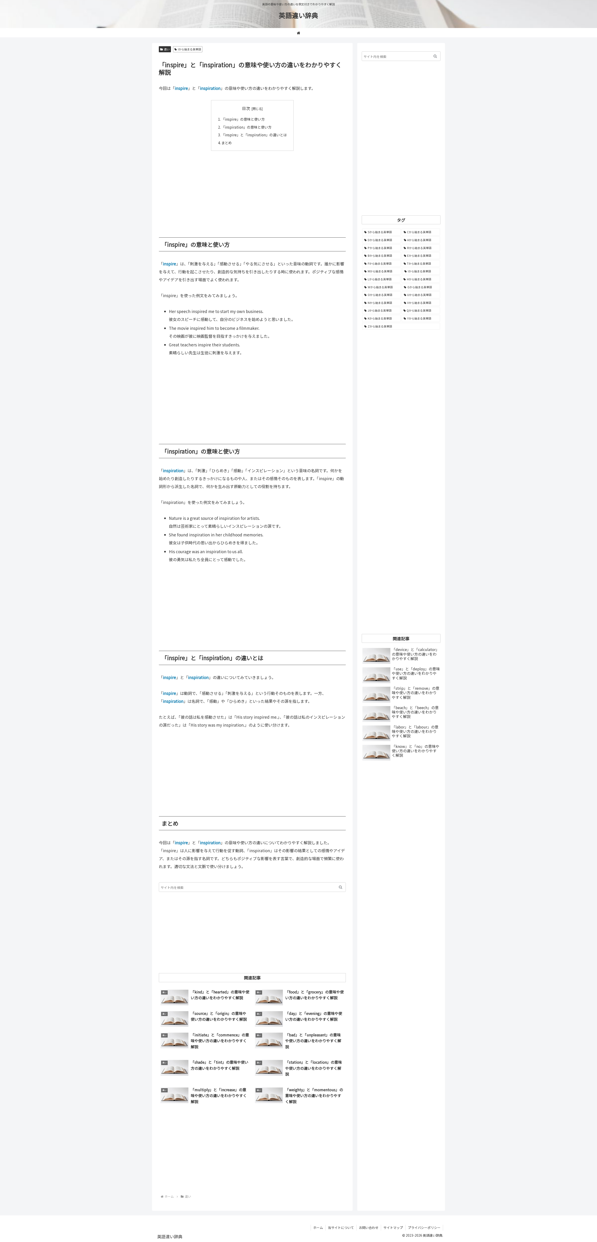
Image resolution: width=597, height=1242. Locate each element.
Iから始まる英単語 (189, 49)
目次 (246, 108)
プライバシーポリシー (424, 1227)
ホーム (318, 1227)
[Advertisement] (252, 190)
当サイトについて (341, 1227)
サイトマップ (393, 1227)
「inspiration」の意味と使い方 (246, 127)
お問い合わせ (368, 1227)
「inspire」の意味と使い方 (243, 119)
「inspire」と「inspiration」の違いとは (254, 134)
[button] (340, 887)
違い (167, 49)
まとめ (226, 142)
